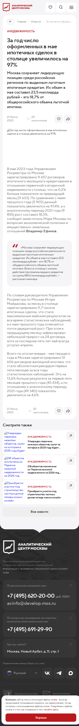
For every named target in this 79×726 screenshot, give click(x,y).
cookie (54, 699)
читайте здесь (51, 709)
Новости (36, 21)
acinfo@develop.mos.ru (31, 603)
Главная (21, 21)
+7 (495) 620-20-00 (38, 595)
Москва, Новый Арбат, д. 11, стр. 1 (33, 651)
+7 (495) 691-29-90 (29, 629)
